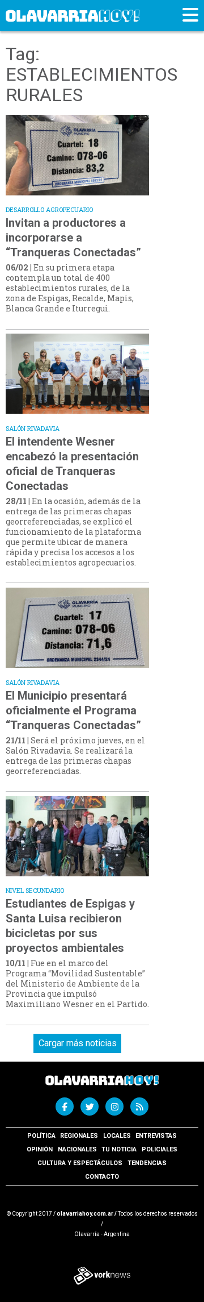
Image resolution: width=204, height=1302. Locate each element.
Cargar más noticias (78, 1043)
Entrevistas (156, 1135)
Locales (117, 1135)
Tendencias (147, 1163)
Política (41, 1135)
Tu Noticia (119, 1149)
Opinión (40, 1149)
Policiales (159, 1149)
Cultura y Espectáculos (79, 1163)
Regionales (79, 1135)
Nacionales (77, 1149)
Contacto (102, 1176)
